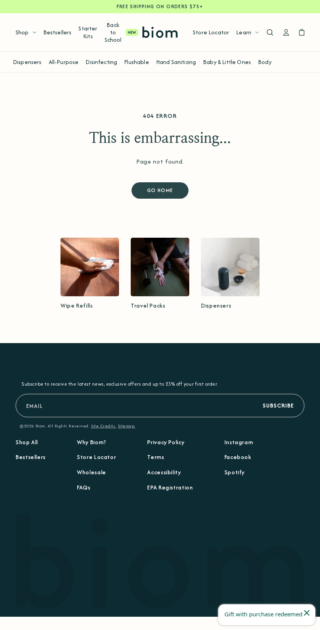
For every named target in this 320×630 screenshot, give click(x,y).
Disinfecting (101, 62)
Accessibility (164, 472)
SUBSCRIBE (278, 405)
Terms (155, 457)
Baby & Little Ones (227, 62)
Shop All (27, 442)
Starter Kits (87, 32)
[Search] (270, 32)
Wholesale (91, 472)
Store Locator (211, 32)
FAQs (84, 487)
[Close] (306, 613)
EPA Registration (170, 487)
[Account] (286, 32)
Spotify (234, 472)
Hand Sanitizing (176, 62)
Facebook (237, 457)
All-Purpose (64, 62)
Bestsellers (57, 32)
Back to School (113, 32)
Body (265, 62)
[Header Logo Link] (160, 32)
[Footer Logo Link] (160, 561)
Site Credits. (103, 426)
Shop (22, 32)
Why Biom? (91, 442)
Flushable (136, 62)
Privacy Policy (165, 442)
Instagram (238, 442)
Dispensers (27, 62)
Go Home (160, 190)
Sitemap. (126, 426)
